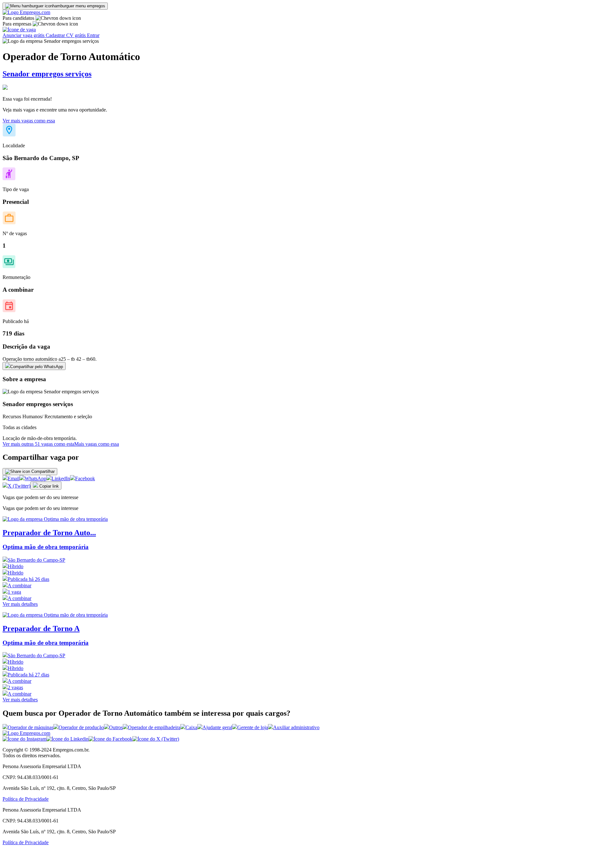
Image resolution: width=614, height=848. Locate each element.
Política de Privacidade (26, 799)
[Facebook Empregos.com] (110, 739)
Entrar (93, 35)
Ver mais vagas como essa (29, 120)
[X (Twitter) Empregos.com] (155, 739)
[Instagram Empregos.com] (24, 739)
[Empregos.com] (26, 12)
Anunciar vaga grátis (24, 35)
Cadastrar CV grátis (66, 35)
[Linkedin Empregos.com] (67, 739)
